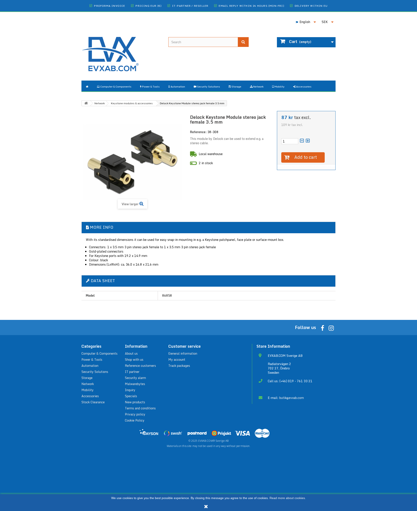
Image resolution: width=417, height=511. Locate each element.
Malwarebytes (135, 383)
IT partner (132, 371)
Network (87, 383)
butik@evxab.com (291, 397)
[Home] (87, 86)
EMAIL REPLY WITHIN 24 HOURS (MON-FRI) (251, 6)
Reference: (198, 132)
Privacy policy (135, 414)
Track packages (179, 365)
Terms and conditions (140, 408)
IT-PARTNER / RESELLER (190, 6)
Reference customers (140, 365)
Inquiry (130, 389)
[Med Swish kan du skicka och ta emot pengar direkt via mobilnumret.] (172, 433)
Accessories (90, 396)
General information (182, 353)
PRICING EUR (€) (149, 6)
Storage (87, 377)
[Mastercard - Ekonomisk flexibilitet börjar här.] (262, 433)
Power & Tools (91, 359)
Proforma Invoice (109, 6)
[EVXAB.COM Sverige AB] (121, 51)
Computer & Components (99, 353)
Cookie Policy (134, 420)
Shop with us (134, 359)
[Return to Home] (86, 103)
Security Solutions (94, 371)
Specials (131, 396)
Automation (89, 365)
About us (131, 353)
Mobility (87, 389)
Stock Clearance (93, 402)
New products (135, 402)
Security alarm (135, 377)
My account (176, 359)
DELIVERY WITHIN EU (311, 6)
